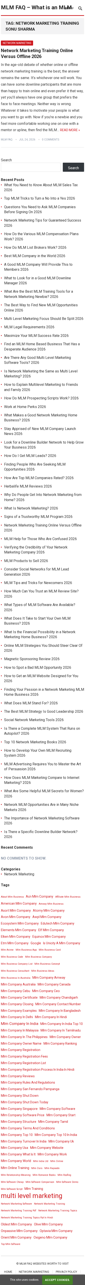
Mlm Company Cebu (15, 991)
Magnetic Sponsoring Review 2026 (32, 659)
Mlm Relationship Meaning (16, 1175)
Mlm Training (33, 1189)
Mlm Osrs (36, 1168)
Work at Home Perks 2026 (25, 407)
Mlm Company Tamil (53, 1121)
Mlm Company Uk (61, 1141)
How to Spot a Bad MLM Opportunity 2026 (37, 667)
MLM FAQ (6, 139)
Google (36, 943)
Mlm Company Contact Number (58, 1004)
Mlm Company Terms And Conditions (28, 1128)
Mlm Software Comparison (40, 1182)
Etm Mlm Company (15, 943)
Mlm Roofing (64, 1175)
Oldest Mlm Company (16, 1224)
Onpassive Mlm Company (19, 1231)
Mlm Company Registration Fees (24, 1056)
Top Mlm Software (10, 1244)
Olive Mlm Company (48, 1224)
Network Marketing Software (16, 1203)
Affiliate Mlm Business (67, 896)
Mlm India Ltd (40, 1161)
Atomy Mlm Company (49, 910)
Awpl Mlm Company (46, 917)
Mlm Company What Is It (18, 1154)
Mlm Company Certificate (19, 997)
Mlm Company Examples (19, 1010)
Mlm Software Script (11, 1189)
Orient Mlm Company (16, 1237)
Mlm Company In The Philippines (24, 1037)
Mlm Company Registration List (23, 1063)
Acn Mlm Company (39, 896)
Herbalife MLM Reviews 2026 (28, 486)
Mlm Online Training (15, 1168)
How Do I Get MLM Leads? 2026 (30, 456)
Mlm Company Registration (20, 1050)
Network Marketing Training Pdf (18, 1210)
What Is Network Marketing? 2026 (31, 508)
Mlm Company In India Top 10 (61, 1024)
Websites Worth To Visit (51, 1263)
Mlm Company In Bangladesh (60, 1010)
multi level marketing (31, 1196)
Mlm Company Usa (14, 1148)
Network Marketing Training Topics (57, 1210)
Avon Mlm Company (15, 917)
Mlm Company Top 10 (17, 1135)
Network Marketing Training (49, 1203)
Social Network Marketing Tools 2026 (34, 720)
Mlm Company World (16, 1161)
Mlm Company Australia (18, 984)
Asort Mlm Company (16, 910)
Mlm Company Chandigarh (59, 997)
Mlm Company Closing (17, 1004)
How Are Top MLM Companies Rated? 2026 (39, 478)
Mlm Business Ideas (42, 970)
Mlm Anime (7, 949)
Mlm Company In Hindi (51, 1017)
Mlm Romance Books (44, 1175)
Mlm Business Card (50, 949)
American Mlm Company (19, 903)
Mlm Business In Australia (15, 977)
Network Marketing (17, 43)
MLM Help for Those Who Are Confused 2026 (40, 539)
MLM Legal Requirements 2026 (29, 327)
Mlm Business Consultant (15, 970)
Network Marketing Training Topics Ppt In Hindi (27, 1217)
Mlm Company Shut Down (20, 1095)
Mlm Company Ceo (46, 991)
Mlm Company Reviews (18, 1076)
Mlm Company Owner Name (21, 1043)
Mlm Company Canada (54, 984)
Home (8, 1271)
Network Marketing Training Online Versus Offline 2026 (37, 53)
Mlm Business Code (12, 956)
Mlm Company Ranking (60, 1043)
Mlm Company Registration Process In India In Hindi (37, 1069)
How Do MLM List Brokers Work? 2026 (35, 247)
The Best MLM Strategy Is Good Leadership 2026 (43, 711)
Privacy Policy (66, 1271)
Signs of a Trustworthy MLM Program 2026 (38, 516)
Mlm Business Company (38, 956)
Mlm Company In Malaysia (20, 1030)
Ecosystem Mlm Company (20, 923)
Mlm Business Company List (16, 963)
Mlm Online (56, 1161)
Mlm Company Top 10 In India (56, 1135)
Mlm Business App (26, 949)
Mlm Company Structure (18, 1121)
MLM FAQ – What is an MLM (36, 7)
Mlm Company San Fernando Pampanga (30, 1089)
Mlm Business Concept (47, 963)
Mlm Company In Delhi (17, 1017)
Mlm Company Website (46, 1148)
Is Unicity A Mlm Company (61, 943)
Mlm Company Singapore (19, 1109)
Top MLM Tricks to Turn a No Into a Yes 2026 (39, 198)
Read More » (70, 130)
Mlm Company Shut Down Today (24, 1102)
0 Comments (50, 139)
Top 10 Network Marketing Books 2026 (35, 742)
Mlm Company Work (52, 1154)
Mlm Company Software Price (22, 1115)
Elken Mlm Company (15, 936)
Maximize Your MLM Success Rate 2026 (36, 335)
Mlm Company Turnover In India (23, 1141)
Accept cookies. (57, 1280)
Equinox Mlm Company (49, 936)
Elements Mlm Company (18, 930)
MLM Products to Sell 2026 (26, 561)
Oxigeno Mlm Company (50, 1237)
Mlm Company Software (57, 1109)
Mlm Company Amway (48, 977)
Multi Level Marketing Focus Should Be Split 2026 (43, 318)
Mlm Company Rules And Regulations (28, 1082)
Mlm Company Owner (65, 1037)
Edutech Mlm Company (57, 923)
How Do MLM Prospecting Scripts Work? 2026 (41, 398)
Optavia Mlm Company (56, 1231)
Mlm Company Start (60, 1115)
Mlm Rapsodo (51, 1168)
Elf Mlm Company (51, 930)
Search (6, 160)
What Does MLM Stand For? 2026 (31, 703)
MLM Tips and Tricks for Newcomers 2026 (38, 583)
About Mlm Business (12, 896)
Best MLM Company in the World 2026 (34, 256)
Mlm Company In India (19, 1023)
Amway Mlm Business (51, 903)
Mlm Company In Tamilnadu (61, 1030)
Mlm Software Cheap (12, 1182)
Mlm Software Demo (67, 1182)
